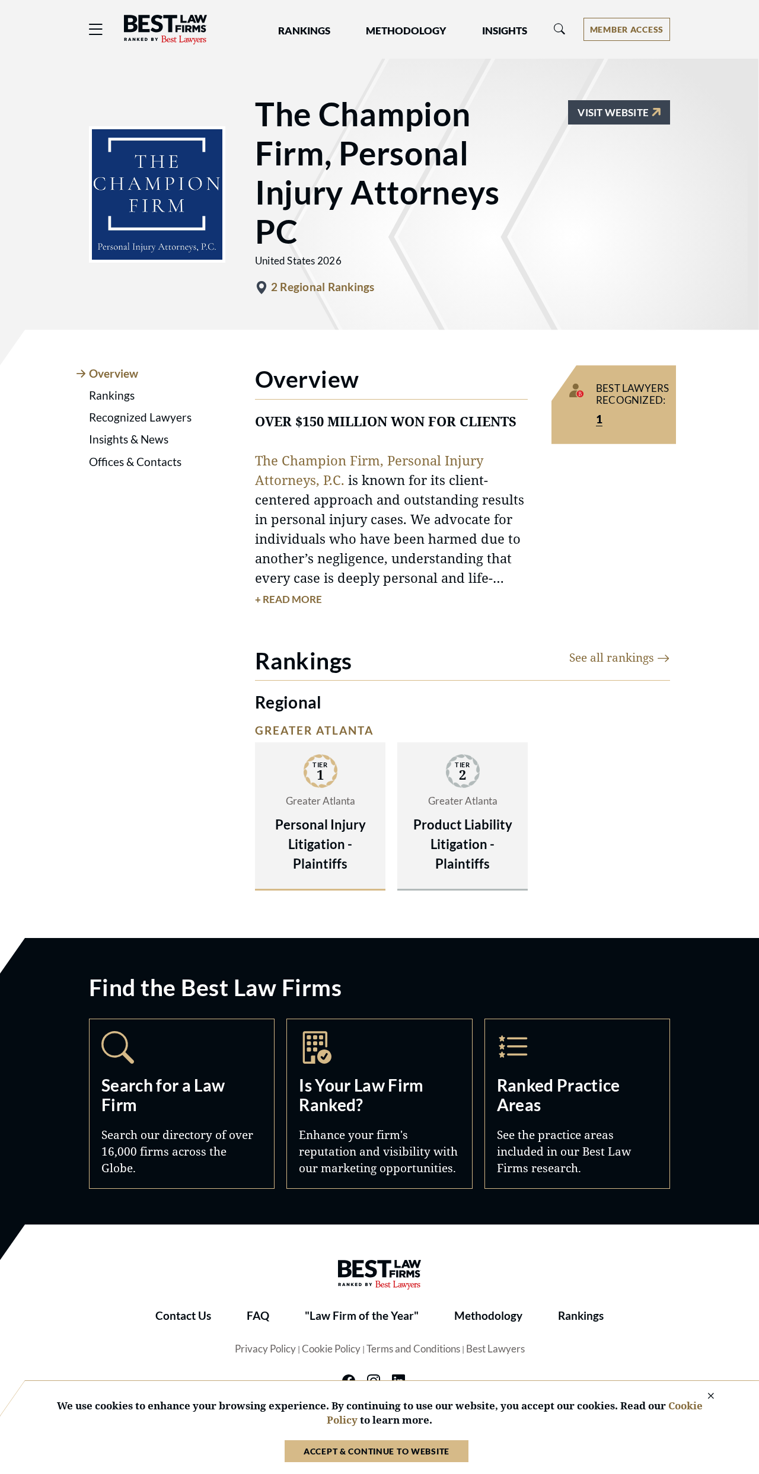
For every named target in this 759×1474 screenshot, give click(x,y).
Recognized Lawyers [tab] (140, 417)
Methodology (488, 1315)
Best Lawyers (495, 1349)
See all (613, 657)
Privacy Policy (265, 1349)
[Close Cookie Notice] (703, 1396)
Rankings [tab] (112, 395)
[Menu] (96, 29)
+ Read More (288, 599)
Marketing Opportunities (379, 1103)
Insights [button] (504, 31)
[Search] (560, 29)
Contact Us (183, 1315)
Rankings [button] (304, 31)
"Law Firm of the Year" (362, 1315)
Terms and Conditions (413, 1349)
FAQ (258, 1315)
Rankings (581, 1315)
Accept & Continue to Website (376, 1451)
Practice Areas (577, 1103)
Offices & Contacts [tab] (135, 461)
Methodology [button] (406, 31)
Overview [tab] (113, 373)
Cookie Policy (331, 1349)
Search (182, 1103)
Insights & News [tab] (128, 439)
